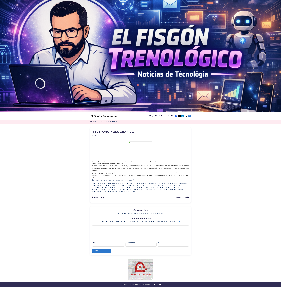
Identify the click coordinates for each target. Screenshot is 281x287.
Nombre (93, 242)
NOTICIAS (99, 121)
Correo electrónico (130, 242)
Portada (92, 121)
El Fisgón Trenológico (104, 116)
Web (158, 242)
